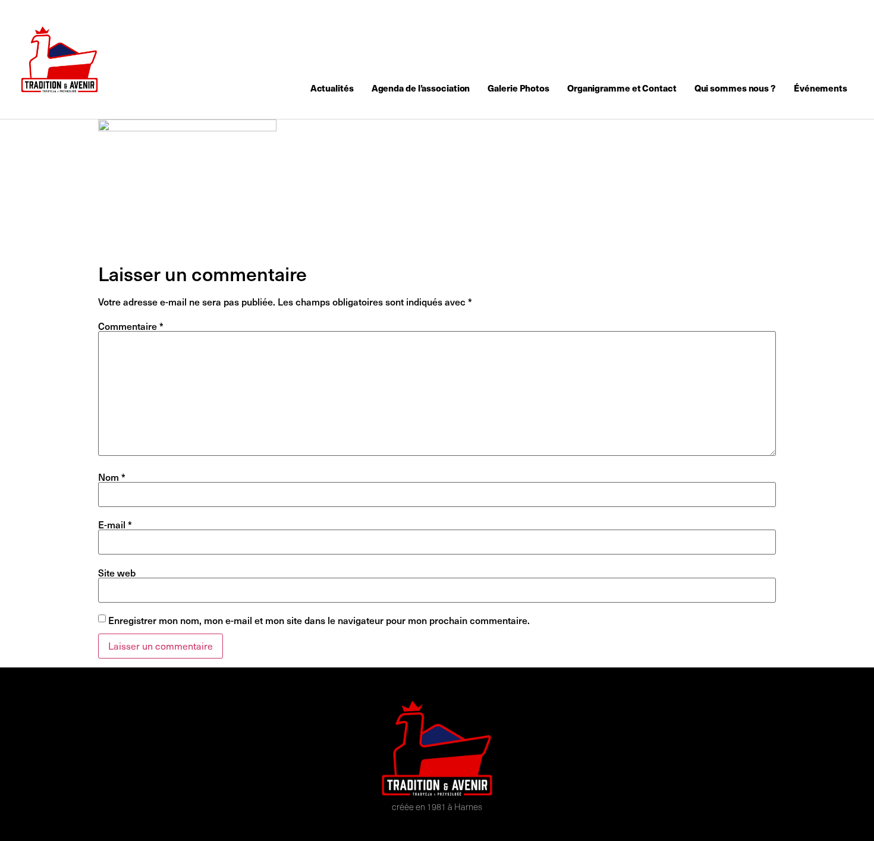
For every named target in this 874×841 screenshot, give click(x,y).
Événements (820, 87)
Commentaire (131, 325)
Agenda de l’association (421, 87)
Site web (117, 572)
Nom (111, 476)
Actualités (332, 87)
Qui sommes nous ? (735, 87)
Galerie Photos (518, 87)
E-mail (115, 524)
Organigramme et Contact (622, 87)
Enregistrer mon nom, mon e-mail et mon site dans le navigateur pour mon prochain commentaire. (319, 620)
